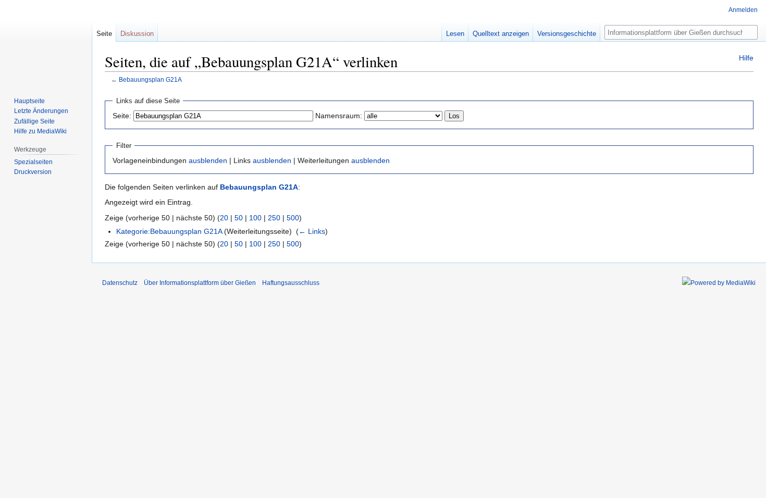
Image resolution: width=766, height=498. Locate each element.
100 (255, 218)
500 (293, 218)
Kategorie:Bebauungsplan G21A (169, 231)
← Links (312, 231)
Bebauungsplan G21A (150, 79)
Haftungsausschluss (290, 283)
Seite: (122, 115)
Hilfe (746, 58)
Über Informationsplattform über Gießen (200, 283)
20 (224, 218)
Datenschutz (120, 283)
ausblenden (208, 160)
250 (274, 218)
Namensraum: (338, 115)
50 (238, 218)
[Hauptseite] (46, 41)
